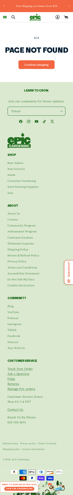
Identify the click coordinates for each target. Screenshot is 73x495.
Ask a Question (18, 374)
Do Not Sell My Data (20, 279)
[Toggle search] (13, 17)
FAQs (11, 379)
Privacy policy (28, 443)
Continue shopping (36, 64)
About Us (13, 213)
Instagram (14, 324)
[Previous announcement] (4, 6)
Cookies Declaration (20, 285)
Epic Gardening (20, 459)
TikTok (12, 329)
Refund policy (10, 443)
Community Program (21, 225)
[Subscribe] (61, 111)
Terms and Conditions (22, 267)
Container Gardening (21, 180)
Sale (10, 192)
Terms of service (47, 443)
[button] (5, 17)
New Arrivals (16, 168)
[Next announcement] (69, 6)
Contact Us (15, 409)
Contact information (33, 449)
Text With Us (16, 348)
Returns (13, 384)
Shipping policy (11, 449)
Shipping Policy (17, 249)
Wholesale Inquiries (20, 243)
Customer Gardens (20, 237)
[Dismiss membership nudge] (38, 482)
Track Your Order (20, 369)
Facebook (13, 335)
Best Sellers (15, 162)
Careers (12, 219)
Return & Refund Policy (23, 255)
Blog (10, 306)
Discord (12, 342)
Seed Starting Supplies (22, 186)
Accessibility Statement (23, 273)
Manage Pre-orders (21, 389)
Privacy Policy (16, 261)
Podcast (12, 318)
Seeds (11, 174)
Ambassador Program (22, 231)
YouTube (13, 312)
